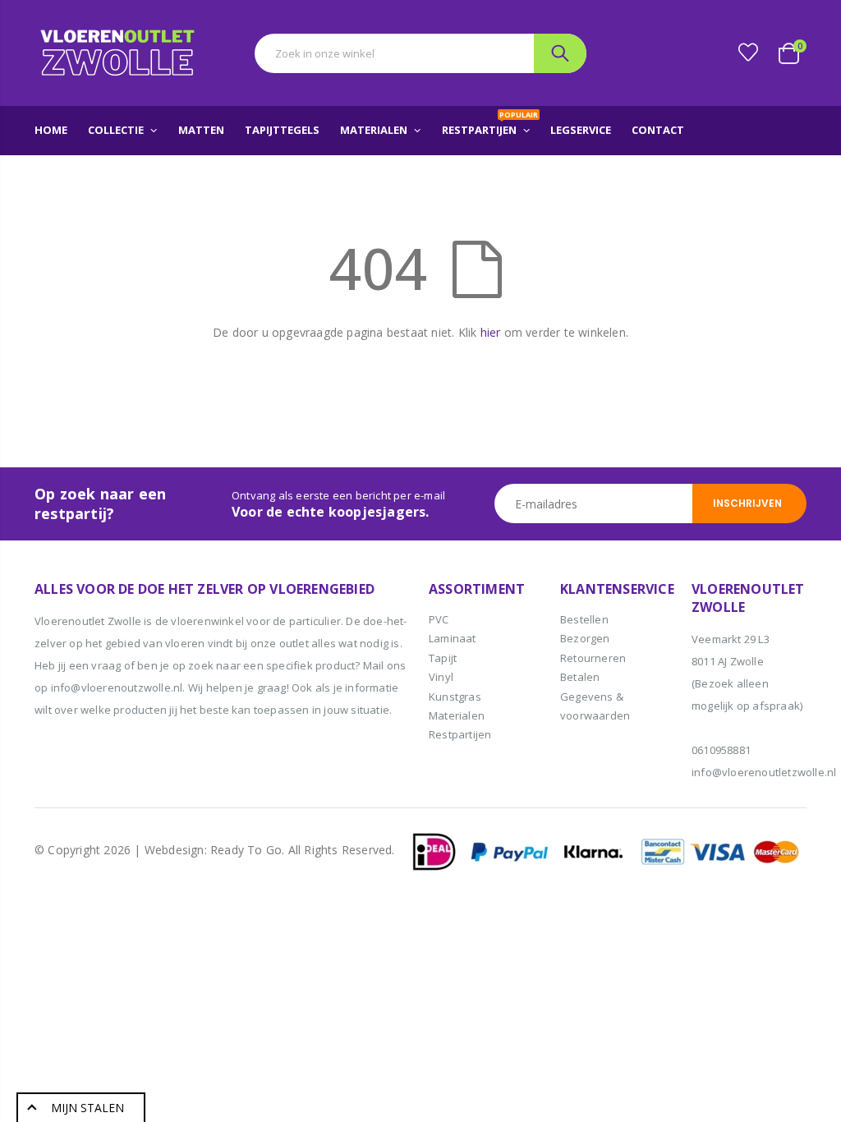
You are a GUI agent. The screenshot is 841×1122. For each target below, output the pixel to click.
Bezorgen (585, 638)
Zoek (560, 53)
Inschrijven (747, 503)
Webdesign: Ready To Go (213, 850)
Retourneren (593, 658)
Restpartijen (460, 734)
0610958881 (721, 750)
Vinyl (441, 676)
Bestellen (584, 619)
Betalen (580, 676)
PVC (439, 619)
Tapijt (443, 658)
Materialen (457, 715)
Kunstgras (455, 696)
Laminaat (452, 638)
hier (490, 332)
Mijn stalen (87, 1107)
